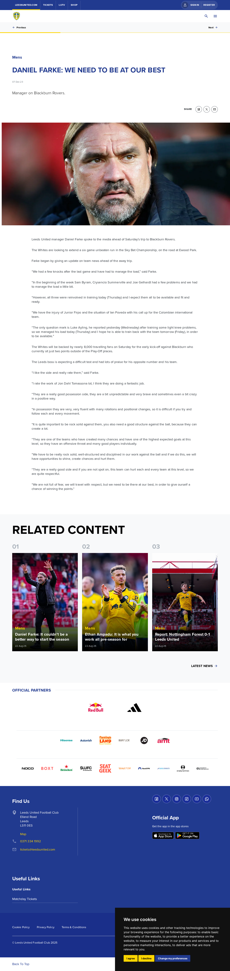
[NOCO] (27, 768)
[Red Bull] (95, 707)
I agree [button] (130, 958)
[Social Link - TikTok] (186, 799)
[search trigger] (206, 16)
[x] (206, 109)
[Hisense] (66, 740)
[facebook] (199, 109)
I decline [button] (146, 958)
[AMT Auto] (163, 740)
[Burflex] (125, 740)
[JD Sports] (144, 740)
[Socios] (86, 768)
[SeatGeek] (105, 768)
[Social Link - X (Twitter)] (166, 799)
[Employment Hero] (183, 768)
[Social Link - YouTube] (196, 799)
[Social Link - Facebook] (156, 799)
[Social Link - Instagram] (176, 799)
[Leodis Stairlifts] (163, 768)
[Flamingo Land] (105, 740)
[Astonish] (86, 740)
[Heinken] (66, 768)
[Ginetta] (125, 768)
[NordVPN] (144, 768)
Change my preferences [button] (172, 958)
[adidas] (134, 707)
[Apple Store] (163, 836)
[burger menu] (215, 16)
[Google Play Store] (187, 836)
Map (23, 834)
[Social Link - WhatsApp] (207, 799)
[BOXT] (47, 768)
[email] (214, 109)
